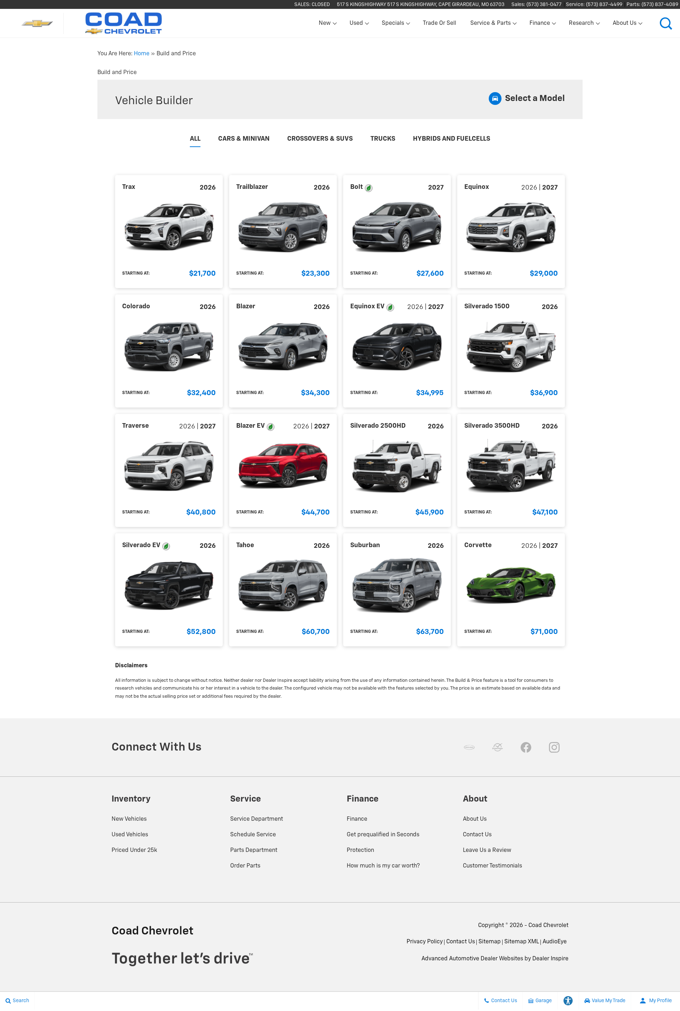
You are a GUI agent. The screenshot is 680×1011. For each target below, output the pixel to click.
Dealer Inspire (550, 959)
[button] (666, 23)
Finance (357, 819)
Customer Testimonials (492, 866)
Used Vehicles (130, 835)
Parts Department (253, 850)
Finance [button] (539, 25)
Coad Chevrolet (548, 925)
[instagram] (554, 747)
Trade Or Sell (439, 23)
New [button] (325, 25)
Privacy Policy (425, 942)
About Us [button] (624, 25)
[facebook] (526, 747)
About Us (475, 819)
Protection (360, 850)
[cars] (469, 747)
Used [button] (356, 25)
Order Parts (245, 866)
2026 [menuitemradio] (208, 188)
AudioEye (555, 942)
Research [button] (581, 25)
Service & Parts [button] (490, 25)
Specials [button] (392, 25)
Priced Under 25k (134, 850)
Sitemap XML (521, 942)
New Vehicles (129, 819)
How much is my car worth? (383, 866)
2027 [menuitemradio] (436, 188)
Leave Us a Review (487, 850)
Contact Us (477, 835)
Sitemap (489, 942)
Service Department (256, 819)
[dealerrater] (497, 747)
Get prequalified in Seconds (383, 835)
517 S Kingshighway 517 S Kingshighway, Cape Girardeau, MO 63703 (420, 4)
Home (141, 54)
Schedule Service (253, 835)
